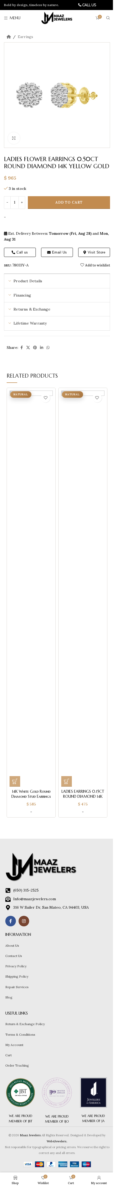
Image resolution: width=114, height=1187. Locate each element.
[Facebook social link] (21, 347)
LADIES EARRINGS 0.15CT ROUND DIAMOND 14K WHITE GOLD (83, 796)
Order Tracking (17, 1065)
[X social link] (28, 347)
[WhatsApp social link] (48, 347)
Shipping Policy (16, 976)
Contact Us (13, 956)
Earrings (25, 36)
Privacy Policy (16, 966)
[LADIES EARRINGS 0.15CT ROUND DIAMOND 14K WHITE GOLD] (82, 589)
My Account (14, 1045)
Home (9, 37)
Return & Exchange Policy (25, 1024)
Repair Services (17, 987)
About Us (12, 945)
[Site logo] (57, 17)
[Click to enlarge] (14, 138)
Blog (8, 997)
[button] (15, 781)
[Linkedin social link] (41, 347)
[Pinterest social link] (35, 347)
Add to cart (69, 202)
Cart (8, 1055)
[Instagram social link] (24, 921)
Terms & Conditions (20, 1034)
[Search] (108, 18)
